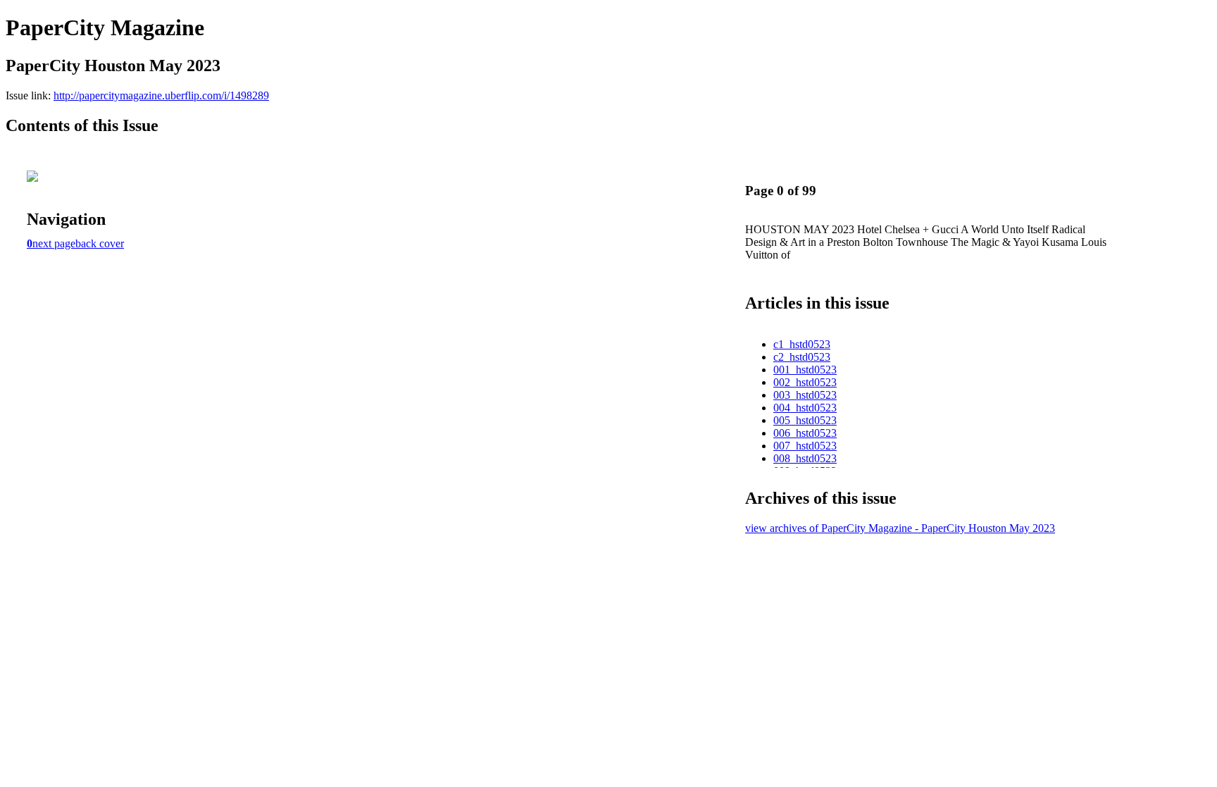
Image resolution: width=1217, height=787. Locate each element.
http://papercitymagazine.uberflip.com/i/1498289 (161, 95)
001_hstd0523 (805, 370)
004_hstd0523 (805, 408)
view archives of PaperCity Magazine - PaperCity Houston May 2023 (900, 528)
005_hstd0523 (805, 420)
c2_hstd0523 (801, 357)
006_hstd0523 (805, 433)
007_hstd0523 (805, 446)
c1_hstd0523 (801, 344)
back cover (99, 243)
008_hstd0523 (805, 458)
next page (53, 243)
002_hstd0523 (805, 382)
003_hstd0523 (805, 395)
